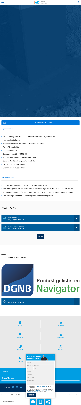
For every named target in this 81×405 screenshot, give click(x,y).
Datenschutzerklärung (16, 394)
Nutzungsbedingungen (33, 391)
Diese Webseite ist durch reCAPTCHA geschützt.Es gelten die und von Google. (40, 390)
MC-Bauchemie (40, 2)
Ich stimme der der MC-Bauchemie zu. (39, 387)
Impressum (4, 394)
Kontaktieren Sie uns (74, 394)
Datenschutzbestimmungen (41, 390)
